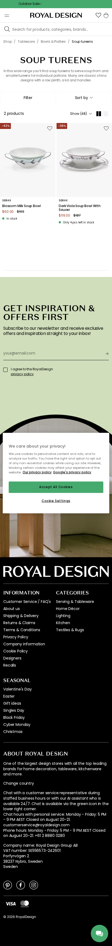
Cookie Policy (15, 651)
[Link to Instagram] (33, 884)
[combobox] (84, 97)
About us (11, 609)
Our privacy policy (37, 472)
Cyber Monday (16, 724)
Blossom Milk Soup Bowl (21, 206)
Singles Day (13, 710)
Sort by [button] (81, 97)
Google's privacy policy (72, 472)
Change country (18, 783)
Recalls (9, 665)
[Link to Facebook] (20, 884)
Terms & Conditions (21, 630)
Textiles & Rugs (70, 630)
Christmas (13, 732)
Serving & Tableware (75, 601)
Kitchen (63, 623)
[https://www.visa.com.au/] (10, 904)
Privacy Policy (15, 637)
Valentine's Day (17, 689)
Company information (24, 644)
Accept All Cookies (56, 487)
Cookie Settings (56, 501)
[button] (98, 15)
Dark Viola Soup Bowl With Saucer (80, 208)
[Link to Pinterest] (7, 884)
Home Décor (67, 609)
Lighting (63, 616)
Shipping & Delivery (21, 616)
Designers (12, 658)
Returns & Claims (19, 623)
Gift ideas (12, 703)
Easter (9, 696)
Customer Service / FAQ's (27, 601)
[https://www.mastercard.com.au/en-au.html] (24, 903)
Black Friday (14, 717)
